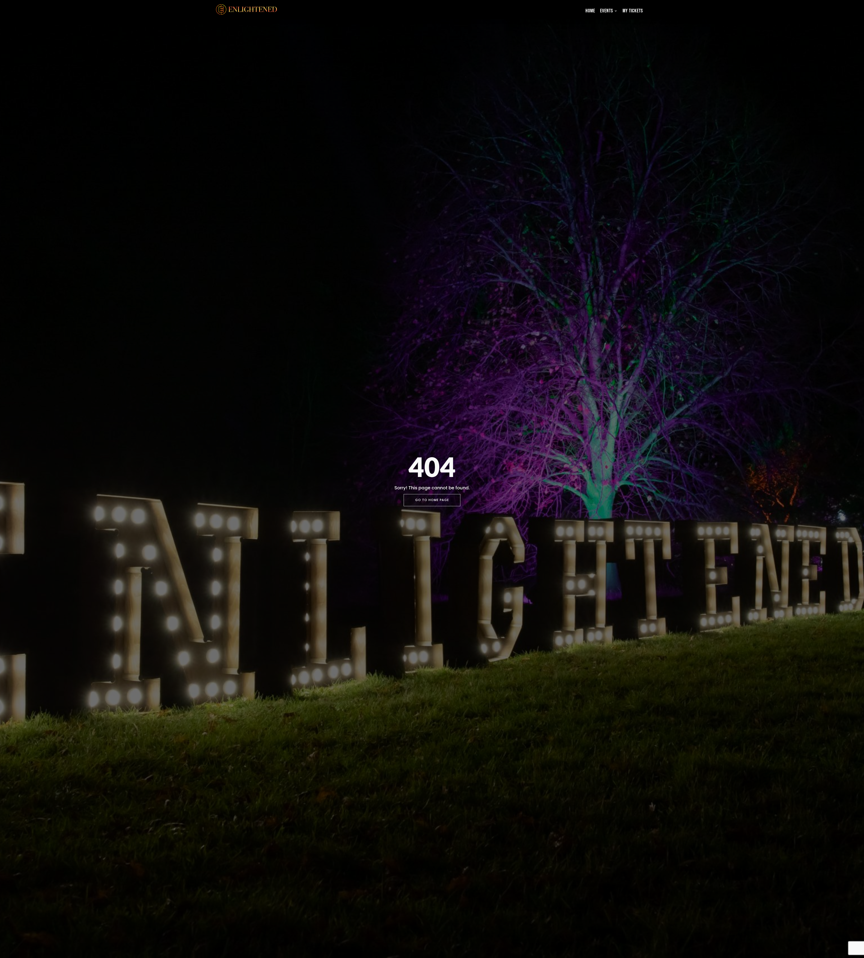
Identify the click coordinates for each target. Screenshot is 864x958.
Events (606, 11)
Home (590, 11)
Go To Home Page (432, 500)
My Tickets (633, 11)
